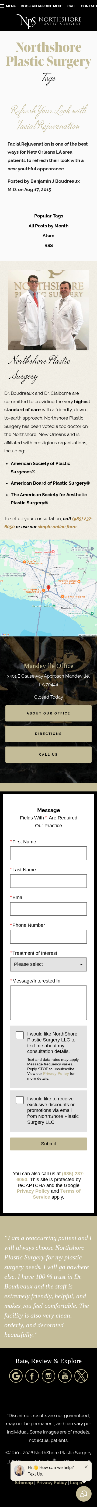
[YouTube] (65, 1376)
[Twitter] (81, 1376)
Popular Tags (48, 216)
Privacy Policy (56, 1073)
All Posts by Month (48, 225)
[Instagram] (48, 1376)
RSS (48, 245)
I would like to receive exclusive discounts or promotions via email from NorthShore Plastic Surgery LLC (53, 1110)
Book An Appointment (42, 6)
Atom (48, 235)
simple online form (57, 526)
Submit (48, 1143)
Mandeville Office (48, 665)
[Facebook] (32, 1376)
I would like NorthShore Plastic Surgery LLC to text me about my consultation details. (53, 1055)
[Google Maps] (16, 1376)
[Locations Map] (48, 587)
